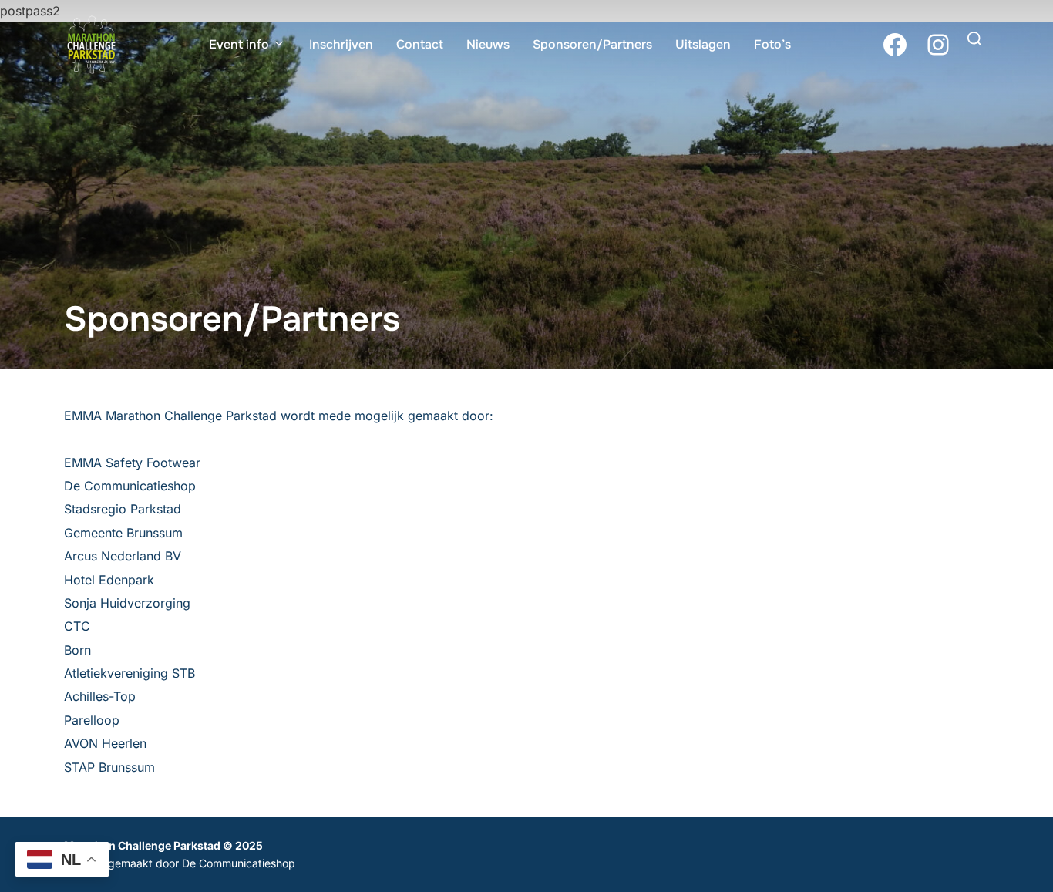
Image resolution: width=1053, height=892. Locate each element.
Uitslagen (703, 44)
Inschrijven (341, 44)
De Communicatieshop (238, 863)
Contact (419, 44)
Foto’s (772, 44)
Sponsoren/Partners (592, 44)
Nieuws (488, 44)
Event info (239, 44)
